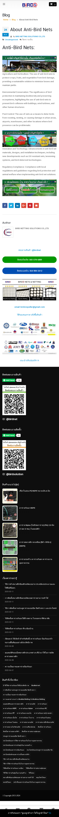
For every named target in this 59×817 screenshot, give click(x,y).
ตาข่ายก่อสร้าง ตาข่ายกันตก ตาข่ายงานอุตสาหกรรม (35, 561)
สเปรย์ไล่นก (7, 782)
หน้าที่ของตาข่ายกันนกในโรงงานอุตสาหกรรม (29, 782)
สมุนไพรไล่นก (41, 777)
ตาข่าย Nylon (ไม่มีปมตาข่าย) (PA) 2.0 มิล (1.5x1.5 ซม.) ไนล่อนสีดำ (36, 527)
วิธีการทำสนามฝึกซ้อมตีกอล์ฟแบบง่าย (16, 759)
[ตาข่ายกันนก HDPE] (9, 513)
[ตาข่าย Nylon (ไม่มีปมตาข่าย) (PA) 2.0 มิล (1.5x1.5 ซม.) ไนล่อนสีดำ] (9, 530)
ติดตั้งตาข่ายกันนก (44, 727)
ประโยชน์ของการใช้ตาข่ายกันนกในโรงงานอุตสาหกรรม (22, 741)
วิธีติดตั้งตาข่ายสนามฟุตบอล (36, 768)
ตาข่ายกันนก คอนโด (24, 713)
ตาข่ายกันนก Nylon (26, 708)
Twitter (11, 205)
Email (36, 205)
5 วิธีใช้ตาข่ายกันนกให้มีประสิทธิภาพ (16, 685)
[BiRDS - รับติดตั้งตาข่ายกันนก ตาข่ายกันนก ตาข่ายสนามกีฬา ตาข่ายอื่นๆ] (29, 5)
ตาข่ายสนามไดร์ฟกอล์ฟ (11, 727)
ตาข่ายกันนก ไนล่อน (10, 722)
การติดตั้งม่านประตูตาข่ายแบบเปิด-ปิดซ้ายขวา (19, 690)
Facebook (4, 205)
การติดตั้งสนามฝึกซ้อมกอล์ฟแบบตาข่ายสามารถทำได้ (26, 598)
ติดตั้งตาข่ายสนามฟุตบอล (31, 731)
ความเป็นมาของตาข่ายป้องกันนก (18, 667)
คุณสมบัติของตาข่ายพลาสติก (13, 704)
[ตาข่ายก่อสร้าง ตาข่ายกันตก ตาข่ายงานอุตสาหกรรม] (9, 564)
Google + (23, 205)
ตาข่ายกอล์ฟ (30, 704)
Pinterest (30, 205)
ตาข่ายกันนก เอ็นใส (10, 718)
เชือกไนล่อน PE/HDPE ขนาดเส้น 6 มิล (34, 491)
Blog (14, 20)
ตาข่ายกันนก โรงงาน (26, 718)
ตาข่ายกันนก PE (41, 708)
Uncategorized (11, 39)
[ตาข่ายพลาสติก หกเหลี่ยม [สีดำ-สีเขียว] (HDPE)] (9, 547)
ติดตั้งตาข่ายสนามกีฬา (11, 731)
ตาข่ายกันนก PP (8, 713)
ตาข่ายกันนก (42, 704)
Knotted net (35, 685)
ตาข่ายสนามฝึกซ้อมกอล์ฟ (45, 722)
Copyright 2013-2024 (12, 796)
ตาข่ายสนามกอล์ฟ (26, 722)
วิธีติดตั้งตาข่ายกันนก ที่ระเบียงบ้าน (19, 628)
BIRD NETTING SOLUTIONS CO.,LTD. (30, 36)
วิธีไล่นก (31, 773)
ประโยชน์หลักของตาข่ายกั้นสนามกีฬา (16, 754)
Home (5, 20)
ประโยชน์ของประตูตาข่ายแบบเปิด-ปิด (40, 750)
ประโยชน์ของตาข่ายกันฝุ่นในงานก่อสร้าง (17, 745)
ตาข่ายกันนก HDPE (27, 508)
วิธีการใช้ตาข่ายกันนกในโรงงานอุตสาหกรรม (18, 764)
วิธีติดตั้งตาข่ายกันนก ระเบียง (13, 768)
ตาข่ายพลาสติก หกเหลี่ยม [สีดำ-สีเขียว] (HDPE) (35, 544)
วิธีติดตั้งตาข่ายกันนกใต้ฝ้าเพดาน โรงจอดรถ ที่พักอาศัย (27, 618)
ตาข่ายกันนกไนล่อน (44, 718)
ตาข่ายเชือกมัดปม (28, 727)
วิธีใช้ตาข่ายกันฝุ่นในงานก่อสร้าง (14, 773)
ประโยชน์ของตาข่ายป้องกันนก (13, 750)
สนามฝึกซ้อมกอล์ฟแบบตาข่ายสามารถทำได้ (18, 777)
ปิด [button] (50, 813)
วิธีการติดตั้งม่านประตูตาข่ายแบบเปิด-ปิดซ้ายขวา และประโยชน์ (30, 608)
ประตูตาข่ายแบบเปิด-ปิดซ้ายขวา (14, 736)
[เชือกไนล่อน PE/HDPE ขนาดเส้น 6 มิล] (9, 496)
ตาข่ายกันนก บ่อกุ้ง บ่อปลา (43, 713)
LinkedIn (17, 205)
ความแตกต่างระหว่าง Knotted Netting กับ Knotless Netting (24, 699)
